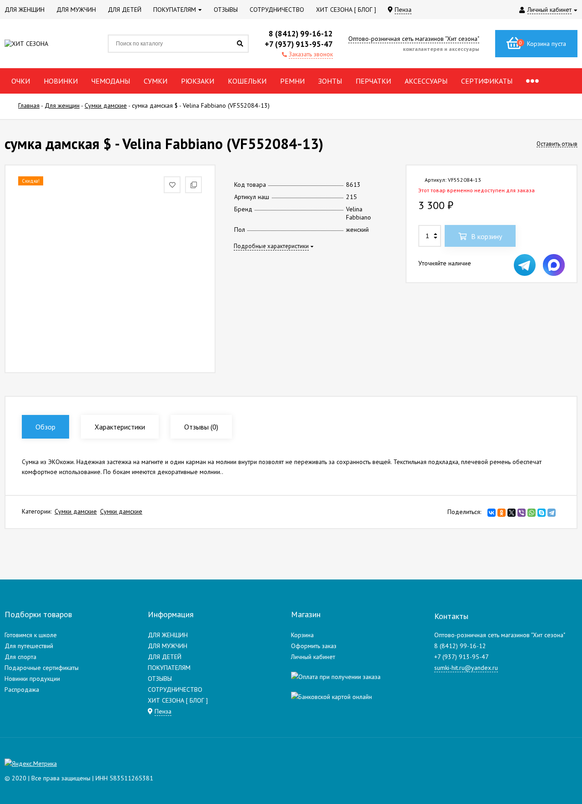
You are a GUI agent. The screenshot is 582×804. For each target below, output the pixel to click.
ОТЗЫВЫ (160, 678)
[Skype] (541, 513)
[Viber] (521, 513)
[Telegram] (551, 513)
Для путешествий (29, 646)
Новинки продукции (32, 678)
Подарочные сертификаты (42, 668)
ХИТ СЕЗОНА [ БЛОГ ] (178, 700)
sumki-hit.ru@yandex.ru (466, 668)
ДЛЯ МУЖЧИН (167, 646)
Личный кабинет (313, 657)
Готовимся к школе (31, 635)
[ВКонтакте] (491, 513)
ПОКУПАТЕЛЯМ (169, 668)
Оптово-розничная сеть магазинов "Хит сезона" (413, 39)
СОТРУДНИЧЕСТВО (175, 689)
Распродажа (22, 689)
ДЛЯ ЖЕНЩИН (168, 635)
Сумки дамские (76, 511)
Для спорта (20, 657)
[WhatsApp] (531, 513)
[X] (511, 513)
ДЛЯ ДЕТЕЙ (164, 657)
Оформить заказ (313, 646)
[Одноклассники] (501, 513)
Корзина (302, 635)
